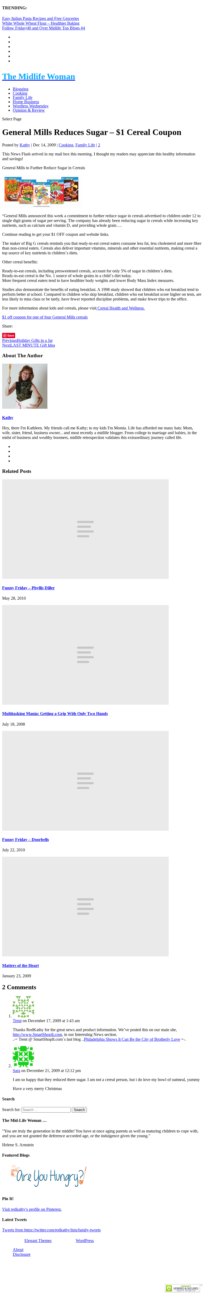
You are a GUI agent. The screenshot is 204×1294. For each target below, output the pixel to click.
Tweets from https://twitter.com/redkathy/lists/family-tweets (51, 1230)
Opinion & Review (29, 110)
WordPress (85, 1240)
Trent (17, 1020)
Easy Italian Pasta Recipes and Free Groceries (40, 18)
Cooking (20, 93)
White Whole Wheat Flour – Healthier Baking (40, 23)
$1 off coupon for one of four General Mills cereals (45, 317)
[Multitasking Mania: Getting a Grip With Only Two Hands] (85, 703)
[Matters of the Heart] (85, 955)
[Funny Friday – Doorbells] (85, 829)
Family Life (22, 97)
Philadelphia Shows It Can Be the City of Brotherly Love (132, 1039)
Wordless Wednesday (31, 106)
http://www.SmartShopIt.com (37, 1034)
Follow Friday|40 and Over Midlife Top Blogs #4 (43, 28)
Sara (16, 1070)
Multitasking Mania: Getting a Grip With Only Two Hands (55, 713)
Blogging (20, 89)
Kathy (25, 145)
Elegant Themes (38, 1240)
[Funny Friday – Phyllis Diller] (85, 577)
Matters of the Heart (20, 965)
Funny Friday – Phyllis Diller (28, 588)
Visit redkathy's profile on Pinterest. (32, 1209)
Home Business (26, 101)
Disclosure (22, 1254)
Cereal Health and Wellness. (120, 308)
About (18, 1249)
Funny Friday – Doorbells (25, 839)
